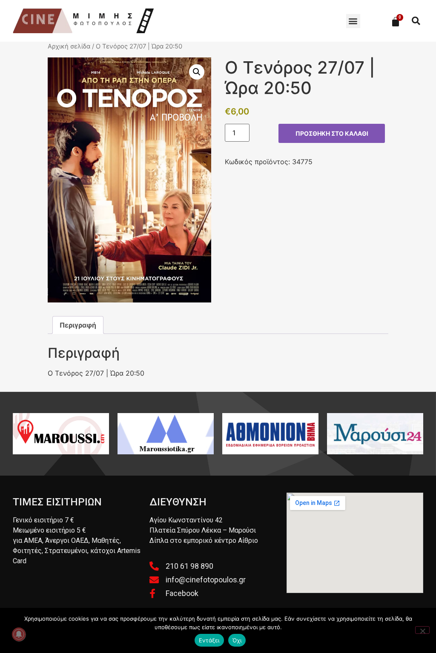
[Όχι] (422, 630)
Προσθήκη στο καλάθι (331, 133)
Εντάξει (209, 640)
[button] (353, 21)
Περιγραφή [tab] (78, 325)
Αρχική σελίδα (69, 46)
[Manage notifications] (19, 634)
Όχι (237, 640)
